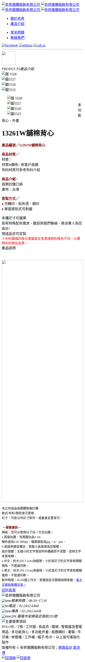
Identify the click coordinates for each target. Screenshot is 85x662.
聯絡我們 (17, 38)
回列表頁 (9, 590)
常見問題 (17, 32)
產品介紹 (17, 24)
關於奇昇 (17, 18)
